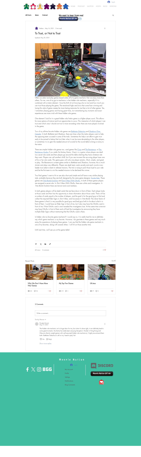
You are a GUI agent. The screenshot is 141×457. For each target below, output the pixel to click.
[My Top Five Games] (70, 272)
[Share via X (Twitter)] (41, 244)
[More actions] (105, 28)
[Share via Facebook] (36, 244)
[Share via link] (50, 244)
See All (114, 261)
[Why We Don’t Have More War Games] (39, 272)
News (37, 15)
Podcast (45, 15)
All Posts (28, 15)
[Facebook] (27, 369)
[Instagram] (39, 369)
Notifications (69, 381)
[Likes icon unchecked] (41, 339)
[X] (33, 369)
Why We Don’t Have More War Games (38, 284)
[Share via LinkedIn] (45, 244)
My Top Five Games (66, 283)
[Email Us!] (79, 19)
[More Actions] (105, 324)
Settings (67, 377)
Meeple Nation (72, 360)
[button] (113, 15)
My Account (69, 369)
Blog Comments (70, 385)
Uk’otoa (93, 283)
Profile (67, 373)
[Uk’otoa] (101, 272)
